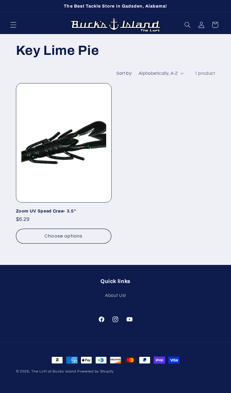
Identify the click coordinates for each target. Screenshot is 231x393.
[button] (13, 25)
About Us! (115, 295)
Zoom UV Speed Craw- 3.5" (46, 211)
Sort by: (124, 73)
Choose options (63, 236)
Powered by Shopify (95, 371)
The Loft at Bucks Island (53, 371)
